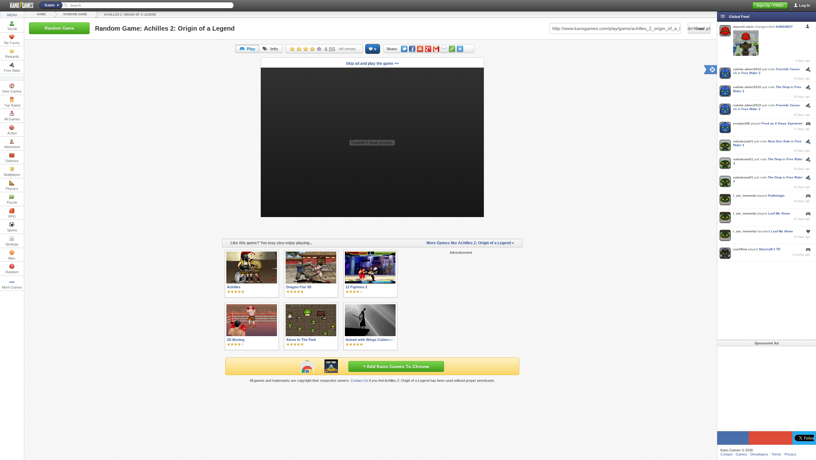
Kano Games (19, 5)
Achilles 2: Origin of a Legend (130, 14)
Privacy (790, 454)
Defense (11, 161)
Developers (759, 454)
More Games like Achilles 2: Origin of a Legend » (470, 243)
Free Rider (12, 70)
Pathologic (776, 195)
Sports (12, 230)
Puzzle (12, 202)
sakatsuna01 (743, 141)
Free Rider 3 (751, 73)
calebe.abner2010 (747, 69)
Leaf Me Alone (779, 213)
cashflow (740, 249)
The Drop (783, 87)
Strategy (11, 244)
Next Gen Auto (779, 141)
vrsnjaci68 (741, 123)
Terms (776, 454)
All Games (12, 119)
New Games (12, 91)
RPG (12, 216)
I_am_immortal (744, 195)
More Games (12, 287)
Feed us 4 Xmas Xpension (781, 123)
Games (741, 454)
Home (41, 14)
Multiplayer (12, 175)
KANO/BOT (784, 26)
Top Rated (12, 105)
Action (12, 133)
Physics (12, 189)
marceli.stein (743, 26)
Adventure (12, 147)
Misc (12, 258)
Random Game (75, 14)
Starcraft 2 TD (769, 249)
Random (11, 272)
